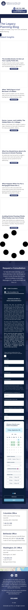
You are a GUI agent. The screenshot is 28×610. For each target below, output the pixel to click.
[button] (14, 16)
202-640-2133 (8, 558)
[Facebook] (12, 575)
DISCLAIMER (14, 598)
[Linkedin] (16, 575)
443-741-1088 (20, 8)
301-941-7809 (20, 538)
